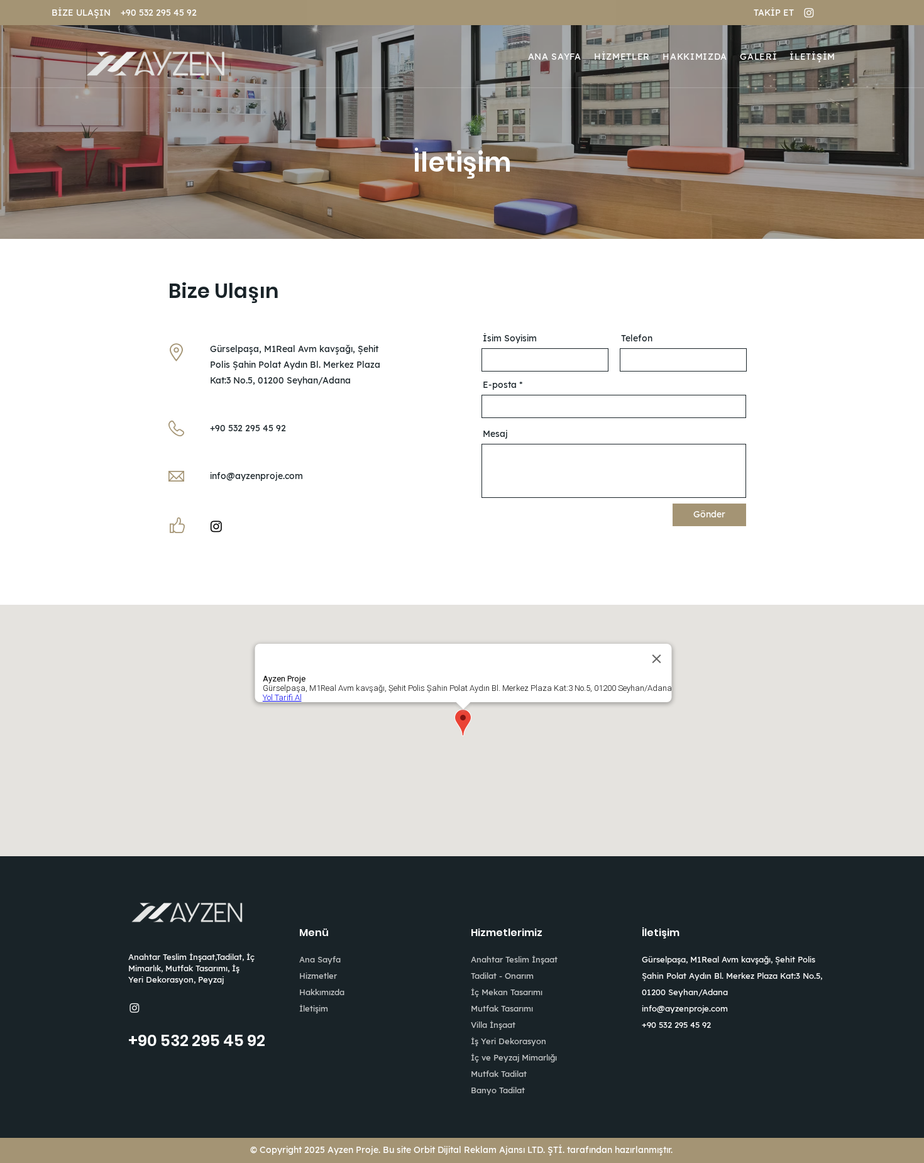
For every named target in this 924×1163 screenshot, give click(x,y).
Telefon (636, 338)
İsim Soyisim (510, 338)
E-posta (500, 384)
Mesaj (495, 433)
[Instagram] (809, 12)
